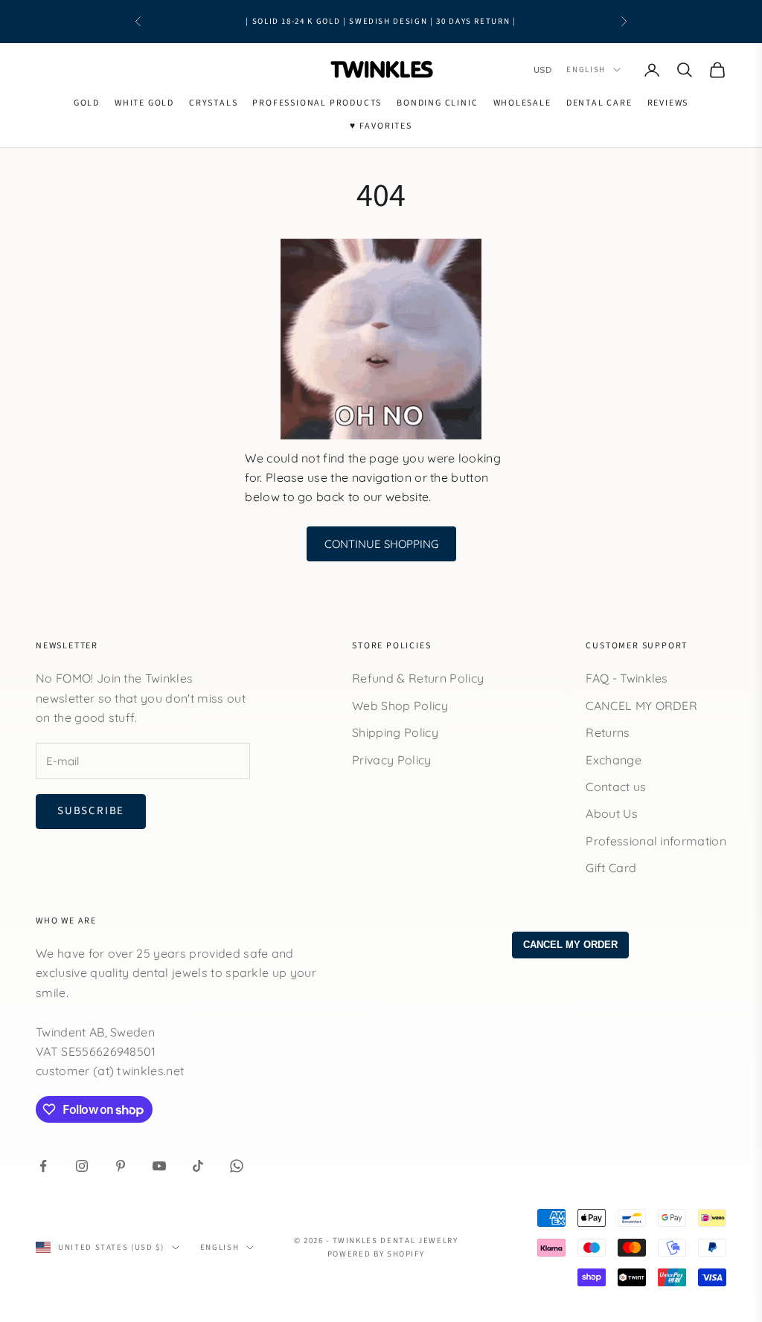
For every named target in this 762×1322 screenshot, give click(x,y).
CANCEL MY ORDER (641, 705)
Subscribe (90, 811)
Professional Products (317, 103)
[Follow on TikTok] (197, 1165)
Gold (87, 103)
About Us (612, 813)
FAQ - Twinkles (626, 678)
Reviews (668, 103)
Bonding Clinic (437, 103)
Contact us (616, 786)
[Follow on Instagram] (81, 1165)
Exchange (613, 759)
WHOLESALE (522, 103)
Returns (608, 732)
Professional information (656, 840)
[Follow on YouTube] (159, 1165)
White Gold (144, 103)
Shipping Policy (395, 732)
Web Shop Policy (400, 705)
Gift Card (611, 867)
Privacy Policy (391, 759)
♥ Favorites (381, 126)
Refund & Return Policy (418, 678)
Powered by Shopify (376, 1254)
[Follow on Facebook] (43, 1165)
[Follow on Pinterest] (120, 1165)
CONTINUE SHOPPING (381, 544)
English (586, 69)
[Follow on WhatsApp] (236, 1165)
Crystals (213, 103)
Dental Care (599, 103)
